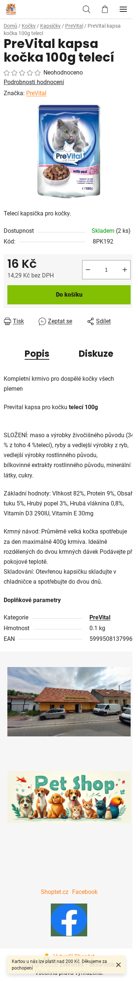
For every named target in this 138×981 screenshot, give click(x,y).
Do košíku (69, 294)
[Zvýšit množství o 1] (124, 269)
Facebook (85, 891)
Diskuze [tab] (96, 354)
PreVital (36, 93)
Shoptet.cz (54, 891)
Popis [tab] (37, 354)
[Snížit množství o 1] (87, 269)
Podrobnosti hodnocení (34, 82)
